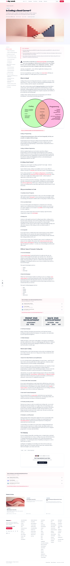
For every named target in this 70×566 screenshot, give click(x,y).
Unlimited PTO (43, 554)
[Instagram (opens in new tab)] (11, 531)
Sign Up (62, 1)
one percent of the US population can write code (40, 174)
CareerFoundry (34, 374)
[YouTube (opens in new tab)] (9, 533)
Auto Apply (40, 1)
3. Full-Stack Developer (10, 70)
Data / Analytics (23, 534)
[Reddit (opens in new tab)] (7, 533)
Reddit (50, 386)
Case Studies (53, 535)
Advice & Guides (53, 534)
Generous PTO (33, 534)
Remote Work (53, 523)
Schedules (52, 540)
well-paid (32, 170)
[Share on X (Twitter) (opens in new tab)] (2, 281)
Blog (51, 521)
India (41, 529)
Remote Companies (44, 544)
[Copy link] (2, 285)
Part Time (32, 536)
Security (22, 537)
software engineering (27, 182)
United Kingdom (43, 526)
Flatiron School (41, 374)
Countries (59, 532)
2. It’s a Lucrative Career (10, 59)
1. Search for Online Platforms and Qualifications (12, 76)
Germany (42, 534)
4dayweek (8, 520)
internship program (25, 420)
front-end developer (25, 255)
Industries (52, 537)
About (59, 534)
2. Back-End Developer (10, 68)
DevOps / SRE (23, 536)
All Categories (23, 539)
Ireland (42, 531)
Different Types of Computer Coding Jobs (11, 65)
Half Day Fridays (33, 526)
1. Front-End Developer (10, 67)
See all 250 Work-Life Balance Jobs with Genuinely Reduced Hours (32, 312)
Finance (22, 531)
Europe (42, 523)
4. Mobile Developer (10, 72)
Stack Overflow (24, 387)
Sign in (57, 1)
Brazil (42, 536)
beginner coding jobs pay (40, 173)
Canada (42, 528)
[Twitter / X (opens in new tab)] (7, 531)
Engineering (23, 521)
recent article (34, 395)
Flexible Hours (33, 529)
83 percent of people (41, 61)
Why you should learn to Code (11, 55)
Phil (11, 16)
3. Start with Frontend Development (10, 81)
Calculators (59, 529)
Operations (22, 529)
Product (22, 523)
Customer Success (24, 528)
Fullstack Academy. (50, 374)
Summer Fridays (33, 531)
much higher (35, 213)
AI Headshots (60, 523)
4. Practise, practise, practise (11, 83)
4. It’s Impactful (9, 62)
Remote (42, 521)
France (42, 539)
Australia (42, 552)
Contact (59, 535)
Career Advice (53, 528)
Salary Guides (53, 526)
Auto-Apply (59, 521)
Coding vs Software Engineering (12, 52)
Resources (45, 1)
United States (43, 547)
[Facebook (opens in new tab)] (15, 531)
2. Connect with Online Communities (10, 79)
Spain (42, 537)
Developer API (60, 537)
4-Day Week (33, 521)
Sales (22, 526)
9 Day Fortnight (43, 557)
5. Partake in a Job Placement (11, 85)
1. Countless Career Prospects (11, 57)
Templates (52, 542)
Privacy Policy (48, 562)
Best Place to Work (44, 555)
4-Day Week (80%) (34, 528)
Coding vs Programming (10, 50)
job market (32, 197)
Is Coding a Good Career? (11, 54)
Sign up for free (41, 462)
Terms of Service (53, 562)
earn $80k (40, 207)
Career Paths (53, 538)
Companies (30, 1)
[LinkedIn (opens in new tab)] (9, 531)
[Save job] (62, 304)
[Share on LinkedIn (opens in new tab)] (2, 283)
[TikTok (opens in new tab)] (13, 531)
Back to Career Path (10, 5)
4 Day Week (44, 73)
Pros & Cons (35, 1)
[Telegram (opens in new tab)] (17, 531)
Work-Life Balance (33, 523)
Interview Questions (54, 529)
